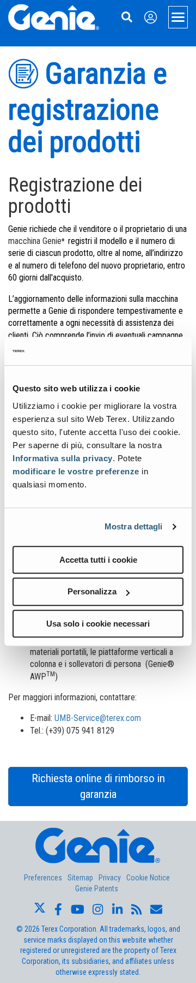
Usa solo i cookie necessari (98, 623)
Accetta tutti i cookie (98, 559)
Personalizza (92, 591)
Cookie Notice (148, 877)
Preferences (43, 877)
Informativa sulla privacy (63, 458)
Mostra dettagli (134, 526)
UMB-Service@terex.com (97, 718)
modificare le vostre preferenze (76, 471)
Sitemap (80, 877)
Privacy (110, 877)
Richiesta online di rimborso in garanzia (98, 786)
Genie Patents (96, 888)
